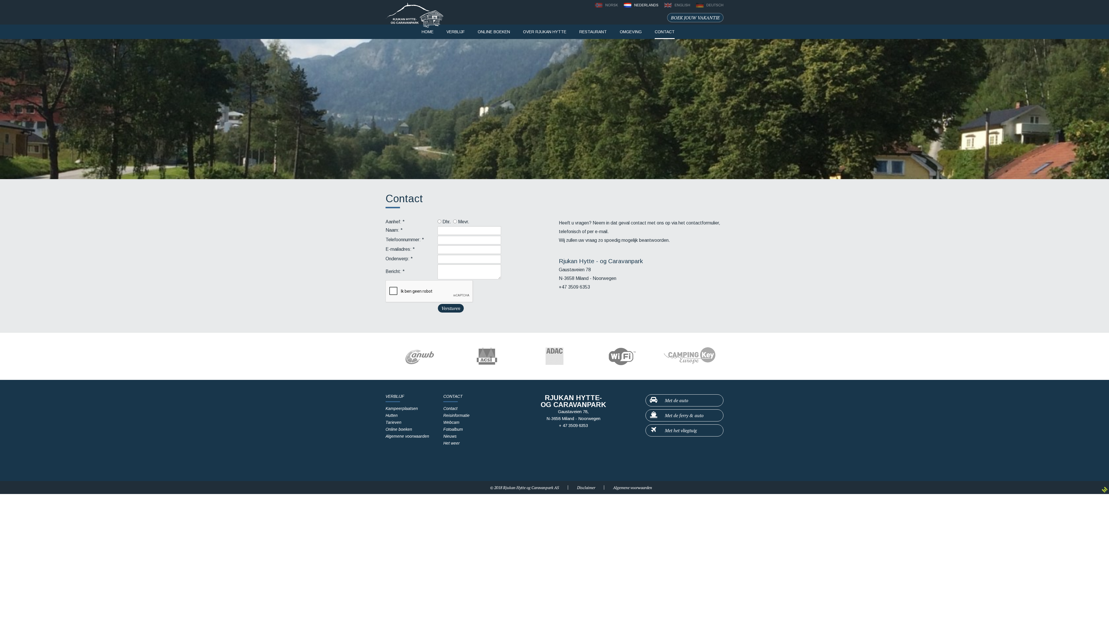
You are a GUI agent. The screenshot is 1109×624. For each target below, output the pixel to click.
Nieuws (450, 436)
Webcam (451, 422)
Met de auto (676, 400)
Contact (450, 408)
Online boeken (399, 429)
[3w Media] (1105, 490)
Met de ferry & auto (684, 415)
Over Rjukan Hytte (544, 31)
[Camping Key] (689, 356)
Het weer (451, 443)
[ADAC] (554, 356)
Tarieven (393, 422)
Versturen (450, 308)
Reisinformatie (456, 415)
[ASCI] (487, 356)
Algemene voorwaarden (407, 436)
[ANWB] (419, 356)
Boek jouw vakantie (695, 17)
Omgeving (631, 31)
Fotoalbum (453, 429)
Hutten (392, 415)
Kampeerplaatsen (402, 408)
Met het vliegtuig (680, 430)
